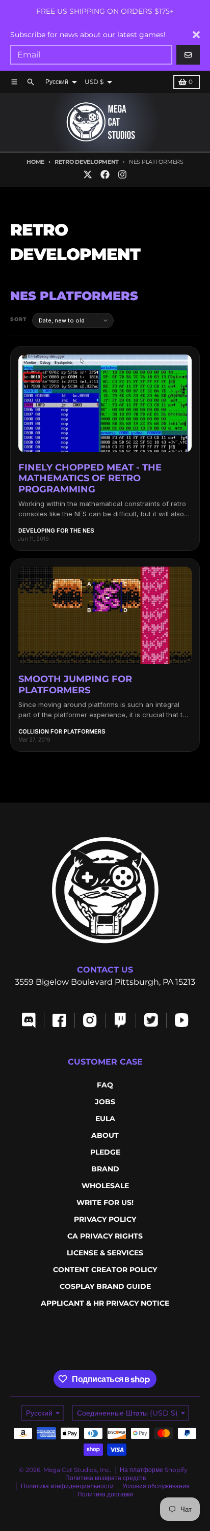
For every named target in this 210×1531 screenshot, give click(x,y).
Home (35, 161)
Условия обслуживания (156, 1486)
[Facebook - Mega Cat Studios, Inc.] (105, 174)
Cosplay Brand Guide (105, 1286)
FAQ (105, 1085)
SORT (18, 319)
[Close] (196, 35)
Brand (105, 1168)
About (105, 1135)
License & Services (105, 1252)
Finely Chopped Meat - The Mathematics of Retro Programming (90, 478)
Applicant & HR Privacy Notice (105, 1303)
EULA (105, 1118)
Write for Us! (105, 1202)
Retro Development (87, 161)
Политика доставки (105, 1494)
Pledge (105, 1152)
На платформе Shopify (154, 1470)
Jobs (105, 1101)
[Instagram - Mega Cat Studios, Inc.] (122, 174)
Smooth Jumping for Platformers (75, 684)
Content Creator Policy (105, 1269)
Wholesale (105, 1185)
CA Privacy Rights (105, 1236)
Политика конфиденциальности (67, 1486)
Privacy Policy (105, 1219)
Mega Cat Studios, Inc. (77, 1470)
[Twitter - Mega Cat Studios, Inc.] (87, 174)
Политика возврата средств (105, 1478)
